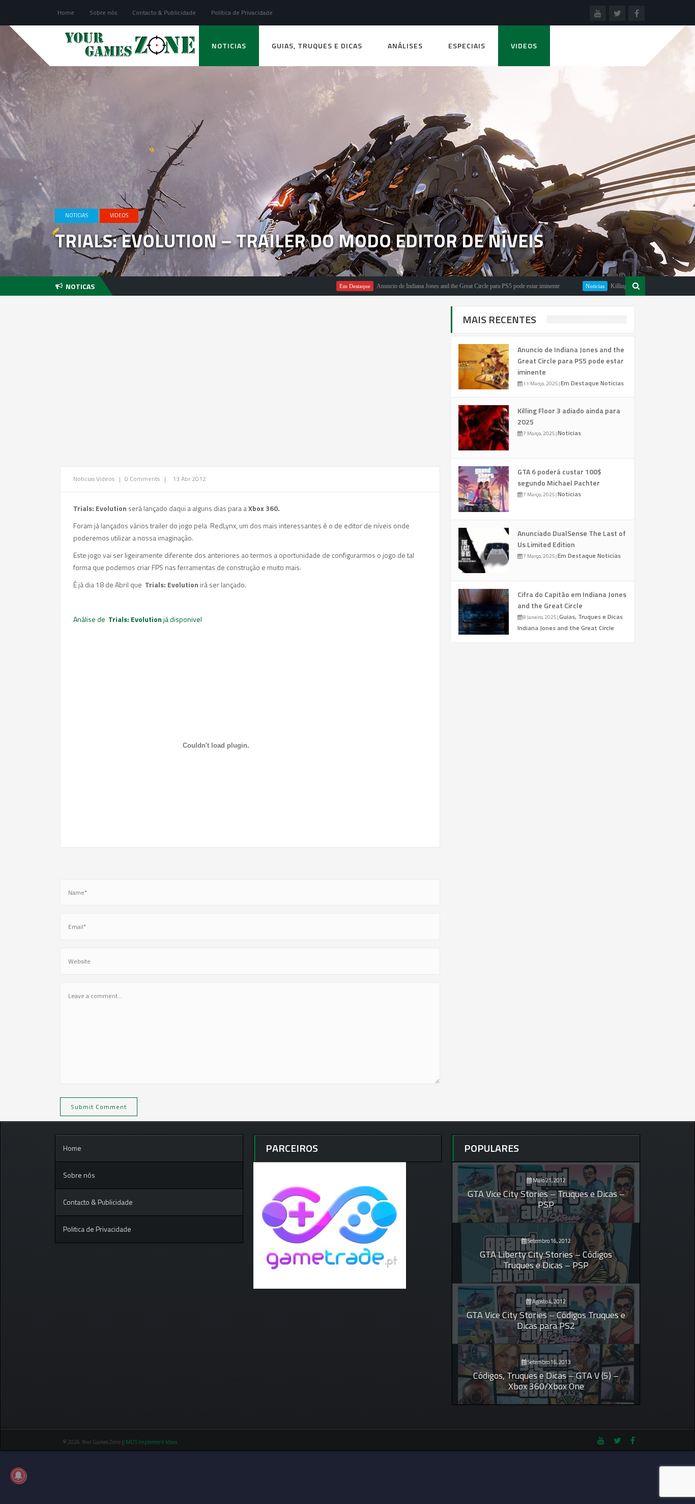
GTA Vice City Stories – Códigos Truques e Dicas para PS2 (546, 1320)
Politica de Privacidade (242, 12)
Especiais (466, 45)
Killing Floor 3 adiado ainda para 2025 (623, 286)
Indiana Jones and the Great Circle (565, 628)
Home (65, 12)
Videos (524, 45)
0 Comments (142, 479)
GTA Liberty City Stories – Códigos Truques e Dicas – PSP (546, 1259)
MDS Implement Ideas (152, 1442)
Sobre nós (103, 12)
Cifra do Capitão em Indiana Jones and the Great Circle (571, 600)
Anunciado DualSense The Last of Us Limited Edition (571, 539)
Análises (405, 45)
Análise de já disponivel (137, 619)
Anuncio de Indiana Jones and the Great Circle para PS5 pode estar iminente (434, 286)
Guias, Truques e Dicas (317, 45)
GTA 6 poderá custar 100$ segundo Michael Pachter (559, 477)
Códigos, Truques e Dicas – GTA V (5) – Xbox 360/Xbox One (546, 1381)
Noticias (229, 45)
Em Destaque (320, 286)
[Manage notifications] (18, 1475)
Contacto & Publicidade (164, 12)
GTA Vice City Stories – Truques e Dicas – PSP (546, 1199)
